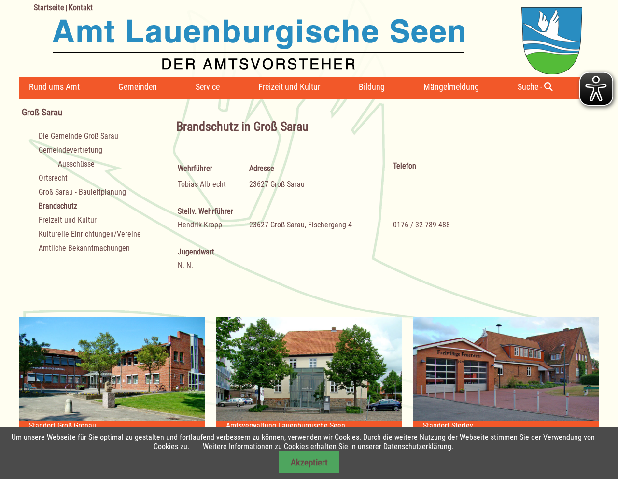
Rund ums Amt (54, 87)
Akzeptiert (309, 462)
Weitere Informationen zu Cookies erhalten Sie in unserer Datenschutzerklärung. (328, 446)
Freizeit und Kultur (289, 87)
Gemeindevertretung (70, 150)
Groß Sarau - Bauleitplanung (82, 192)
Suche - (531, 87)
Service (208, 87)
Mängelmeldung (451, 87)
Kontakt (81, 7)
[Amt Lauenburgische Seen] (300, 37)
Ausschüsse (76, 164)
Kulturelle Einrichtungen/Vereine (90, 234)
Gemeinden (137, 87)
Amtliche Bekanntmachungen (84, 248)
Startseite (49, 7)
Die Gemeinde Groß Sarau (78, 136)
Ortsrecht (53, 178)
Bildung (372, 87)
